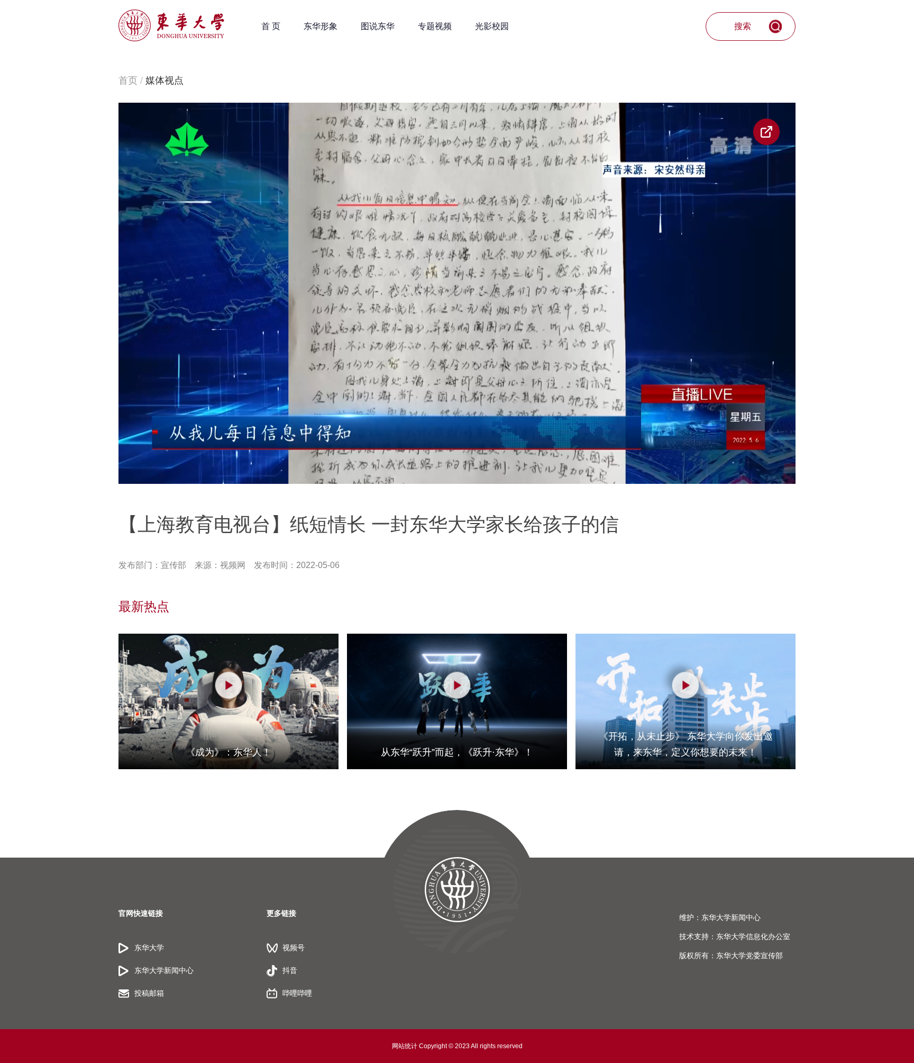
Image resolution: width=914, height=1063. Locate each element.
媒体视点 (164, 80)
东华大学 (149, 947)
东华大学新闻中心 (164, 970)
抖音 (289, 970)
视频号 (293, 947)
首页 (128, 80)
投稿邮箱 (149, 993)
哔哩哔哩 (297, 993)
